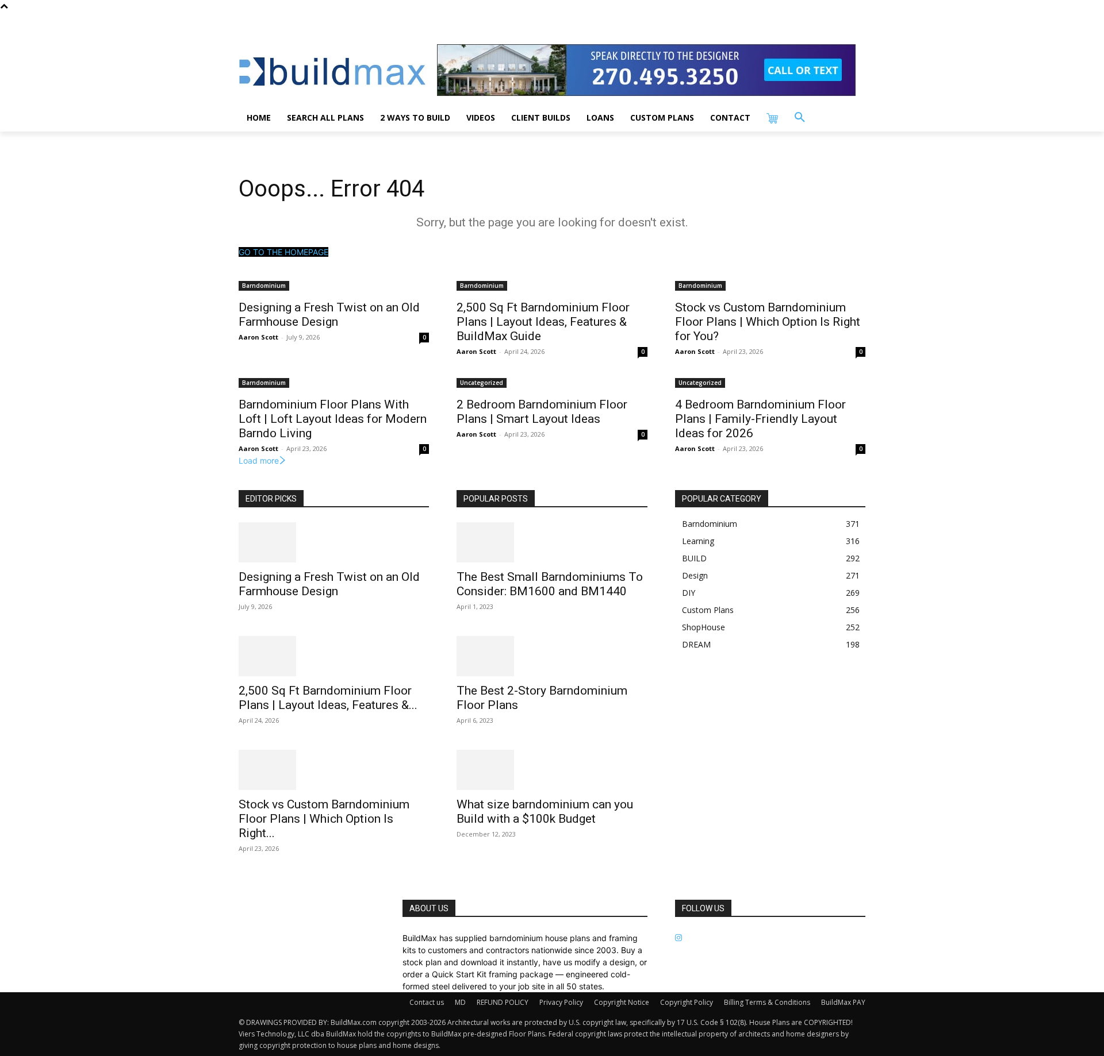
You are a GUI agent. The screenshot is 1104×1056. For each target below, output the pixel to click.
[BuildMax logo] (333, 71)
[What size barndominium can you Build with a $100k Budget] (552, 770)
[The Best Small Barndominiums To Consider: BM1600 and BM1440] (552, 542)
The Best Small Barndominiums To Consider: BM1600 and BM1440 (550, 584)
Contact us (426, 1002)
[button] (800, 118)
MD (460, 1002)
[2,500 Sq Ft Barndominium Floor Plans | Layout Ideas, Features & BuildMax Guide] (334, 656)
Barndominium (264, 286)
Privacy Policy (561, 1002)
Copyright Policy (686, 1002)
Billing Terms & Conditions (767, 1002)
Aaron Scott (258, 337)
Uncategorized (481, 383)
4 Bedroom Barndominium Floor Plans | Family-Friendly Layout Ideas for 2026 (760, 419)
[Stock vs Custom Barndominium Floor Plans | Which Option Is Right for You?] (334, 770)
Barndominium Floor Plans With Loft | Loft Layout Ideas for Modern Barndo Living (333, 419)
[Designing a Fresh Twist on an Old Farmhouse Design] (334, 542)
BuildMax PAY (843, 1002)
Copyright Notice (621, 1002)
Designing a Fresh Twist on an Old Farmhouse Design (329, 314)
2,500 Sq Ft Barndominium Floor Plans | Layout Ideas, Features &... (328, 698)
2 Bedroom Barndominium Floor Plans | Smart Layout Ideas (542, 412)
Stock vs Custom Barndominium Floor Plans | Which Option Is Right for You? (767, 321)
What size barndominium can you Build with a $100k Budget (545, 811)
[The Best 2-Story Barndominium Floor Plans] (552, 656)
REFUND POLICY (502, 1002)
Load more (259, 460)
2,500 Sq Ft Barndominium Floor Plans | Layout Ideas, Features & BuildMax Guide (543, 321)
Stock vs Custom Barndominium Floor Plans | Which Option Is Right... (324, 818)
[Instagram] (678, 938)
